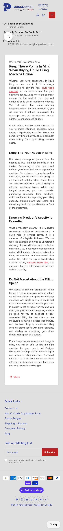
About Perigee (13, 418)
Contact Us (11, 408)
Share (17, 377)
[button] (8, 36)
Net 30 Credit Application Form (23, 413)
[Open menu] (52, 15)
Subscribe (50, 452)
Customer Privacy (15, 428)
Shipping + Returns (16, 423)
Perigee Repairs (16, 27)
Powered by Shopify (42, 505)
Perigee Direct (25, 505)
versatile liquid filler (37, 262)
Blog (7, 433)
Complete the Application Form (23, 35)
